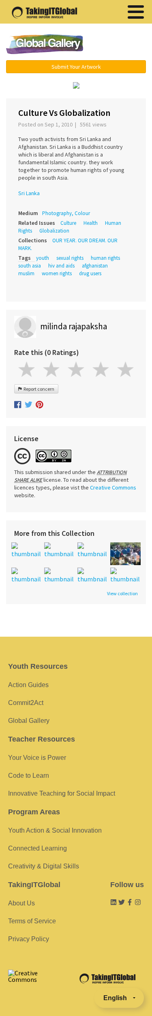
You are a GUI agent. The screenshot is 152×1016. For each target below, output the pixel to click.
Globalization (54, 230)
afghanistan (95, 265)
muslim (26, 273)
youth (42, 258)
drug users (90, 273)
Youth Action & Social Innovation (55, 830)
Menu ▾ (119, 44)
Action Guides (28, 684)
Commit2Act (25, 702)
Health (90, 223)
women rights (57, 273)
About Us (21, 903)
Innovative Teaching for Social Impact (61, 793)
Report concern (38, 389)
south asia (29, 265)
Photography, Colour (66, 213)
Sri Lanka (29, 193)
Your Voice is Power (37, 757)
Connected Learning (37, 848)
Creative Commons (113, 487)
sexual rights (69, 258)
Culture (68, 223)
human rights (105, 258)
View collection (122, 593)
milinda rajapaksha (73, 326)
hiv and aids (61, 265)
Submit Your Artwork (76, 66)
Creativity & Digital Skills (43, 866)
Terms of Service (32, 921)
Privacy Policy (28, 939)
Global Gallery (44, 44)
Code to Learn (28, 775)
